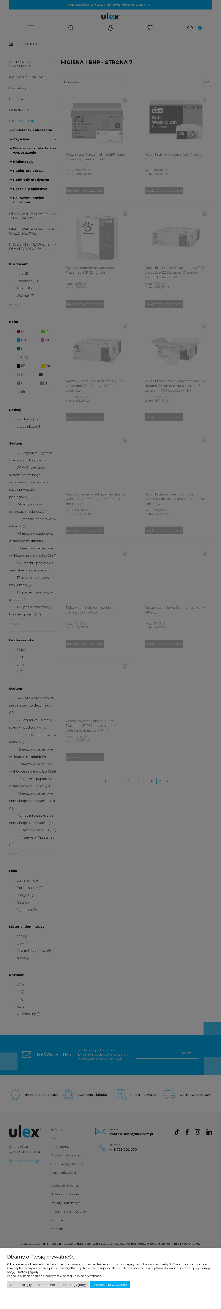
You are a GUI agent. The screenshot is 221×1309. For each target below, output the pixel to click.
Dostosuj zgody (74, 1285)
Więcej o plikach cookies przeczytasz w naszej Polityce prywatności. (54, 1275)
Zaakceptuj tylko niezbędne (32, 1285)
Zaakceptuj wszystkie (110, 1285)
